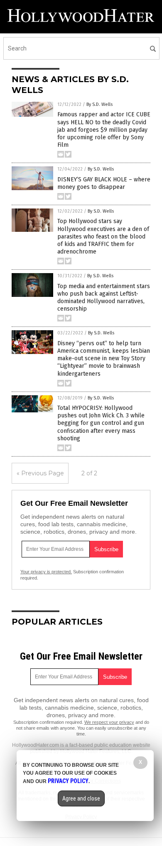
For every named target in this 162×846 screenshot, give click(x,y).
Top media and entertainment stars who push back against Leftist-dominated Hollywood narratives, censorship (103, 298)
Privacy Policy (68, 781)
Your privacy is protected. (46, 571)
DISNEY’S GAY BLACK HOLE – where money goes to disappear (103, 183)
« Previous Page (40, 473)
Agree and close (81, 798)
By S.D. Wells (99, 104)
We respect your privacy (109, 722)
